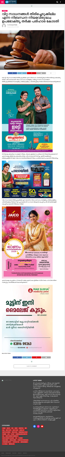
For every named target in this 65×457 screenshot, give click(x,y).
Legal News (5, 440)
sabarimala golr (23, 432)
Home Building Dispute (21, 434)
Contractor (16, 442)
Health (19, 453)
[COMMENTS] (51, 72)
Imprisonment (24, 442)
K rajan (20, 438)
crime (3, 428)
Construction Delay (23, 440)
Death (8, 428)
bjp (26, 428)
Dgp (9, 434)
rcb (3, 430)
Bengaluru (11, 443)
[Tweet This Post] (22, 72)
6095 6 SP (22, 430)
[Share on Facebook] (12, 72)
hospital (21, 428)
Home (2, 453)
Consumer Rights (6, 442)
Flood (12, 434)
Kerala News (13, 440)
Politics (14, 453)
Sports (25, 453)
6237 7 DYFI (8, 430)
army (16, 428)
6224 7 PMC (15, 430)
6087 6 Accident (6, 432)
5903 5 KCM (14, 432)
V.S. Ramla (4, 443)
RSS (12, 428)
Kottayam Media (13, 24)
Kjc (16, 438)
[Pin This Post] (31, 72)
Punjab (4, 434)
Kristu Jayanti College (8, 438)
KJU (3, 436)
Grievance (8, 453)
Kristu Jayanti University (12, 436)
